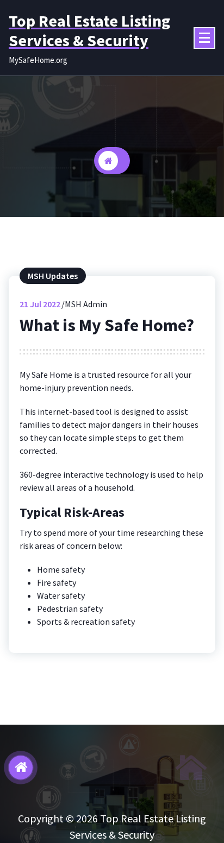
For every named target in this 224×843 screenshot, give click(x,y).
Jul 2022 (40, 304)
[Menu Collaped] (204, 38)
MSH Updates (53, 275)
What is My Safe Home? (107, 325)
